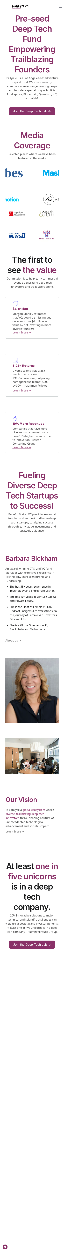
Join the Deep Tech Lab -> (32, 111)
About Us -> (13, 640)
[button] (60, 7)
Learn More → (21, 332)
